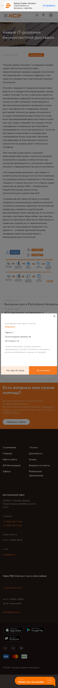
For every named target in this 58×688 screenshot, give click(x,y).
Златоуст (10, 326)
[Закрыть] (2, 6)
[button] (35, 682)
